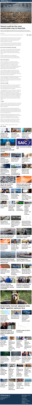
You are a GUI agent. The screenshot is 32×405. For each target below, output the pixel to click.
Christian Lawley (24, 399)
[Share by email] (30, 35)
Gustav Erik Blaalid (25, 403)
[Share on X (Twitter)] (28, 35)
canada (6, 124)
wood (16, 124)
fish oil (13, 124)
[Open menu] (31, 1)
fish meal (2, 124)
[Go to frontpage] (15, 1)
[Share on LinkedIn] (29, 35)
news (10, 124)
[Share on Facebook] (27, 35)
